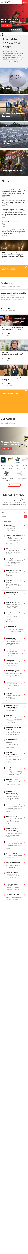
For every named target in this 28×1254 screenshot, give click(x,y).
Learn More (6, 26)
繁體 (11, 233)
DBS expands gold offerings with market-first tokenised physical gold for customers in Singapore (13, 255)
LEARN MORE (12, 62)
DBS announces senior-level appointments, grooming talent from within (12, 223)
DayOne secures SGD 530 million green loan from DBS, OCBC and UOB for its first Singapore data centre (13, 202)
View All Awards (13, 485)
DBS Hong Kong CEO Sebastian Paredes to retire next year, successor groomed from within (13, 231)
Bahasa (10, 216)
